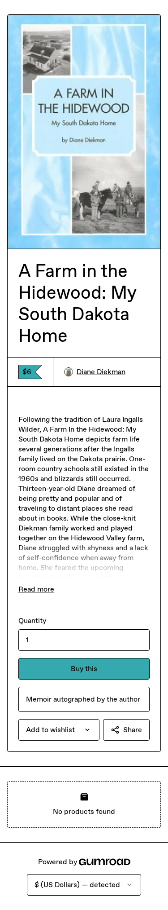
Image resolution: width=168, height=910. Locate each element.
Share (132, 729)
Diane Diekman (101, 371)
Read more (36, 589)
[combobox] (58, 730)
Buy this (84, 668)
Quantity (32, 620)
